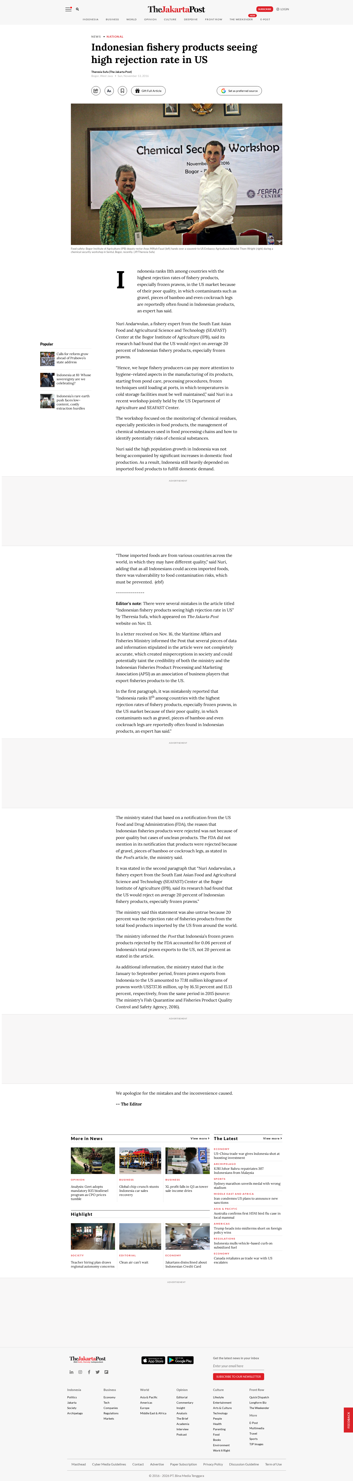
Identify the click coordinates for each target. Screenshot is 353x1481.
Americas (146, 1402)
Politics (72, 1397)
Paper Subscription (183, 1464)
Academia (182, 1424)
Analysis (181, 1413)
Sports (253, 1438)
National (115, 36)
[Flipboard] (106, 1372)
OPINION (150, 19)
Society (71, 1408)
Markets (109, 1418)
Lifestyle (218, 1397)
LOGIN (284, 9)
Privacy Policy (213, 1464)
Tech (106, 1402)
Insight (180, 1408)
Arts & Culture (222, 1408)
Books (217, 1440)
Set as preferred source (243, 90)
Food (216, 1434)
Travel (253, 1433)
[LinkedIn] (71, 1372)
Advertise (157, 1464)
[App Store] (153, 1360)
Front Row (213, 19)
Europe (144, 1408)
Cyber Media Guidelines (109, 1464)
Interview (182, 1429)
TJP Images (256, 1444)
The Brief (182, 1418)
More (253, 1415)
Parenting (219, 1429)
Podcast (181, 1434)
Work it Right (221, 1450)
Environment (221, 1445)
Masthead (78, 1464)
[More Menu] (68, 9)
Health (217, 1424)
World (131, 19)
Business (112, 19)
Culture (218, 1390)
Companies (111, 1408)
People (217, 1418)
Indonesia (90, 19)
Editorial (182, 1397)
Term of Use (273, 1464)
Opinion (182, 1390)
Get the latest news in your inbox (236, 1358)
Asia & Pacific (149, 1397)
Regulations (111, 1413)
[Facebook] (89, 1372)
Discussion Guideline (244, 1464)
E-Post (265, 19)
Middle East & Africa (153, 1413)
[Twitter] (97, 1372)
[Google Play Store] (180, 1360)
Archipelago (75, 1413)
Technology (220, 1413)
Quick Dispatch (259, 1397)
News (96, 36)
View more (199, 1138)
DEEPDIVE (191, 19)
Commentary (184, 1402)
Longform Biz (257, 1402)
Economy (109, 1397)
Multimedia (256, 1428)
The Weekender (241, 19)
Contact (138, 1464)
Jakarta (71, 1402)
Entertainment (222, 1402)
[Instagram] (80, 1372)
